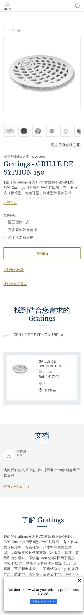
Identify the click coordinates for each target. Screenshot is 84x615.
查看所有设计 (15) (65, 145)
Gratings (15, 30)
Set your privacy (43, 601)
